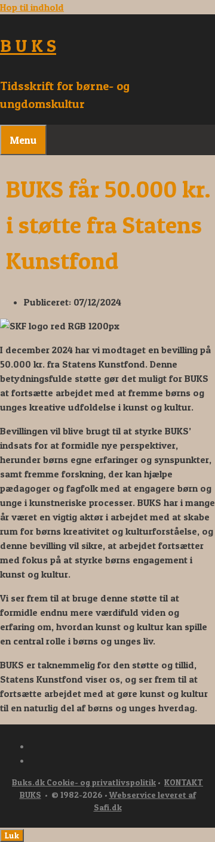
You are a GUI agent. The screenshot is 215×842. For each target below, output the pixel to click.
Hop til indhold (32, 7)
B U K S (28, 45)
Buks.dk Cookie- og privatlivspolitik (84, 782)
